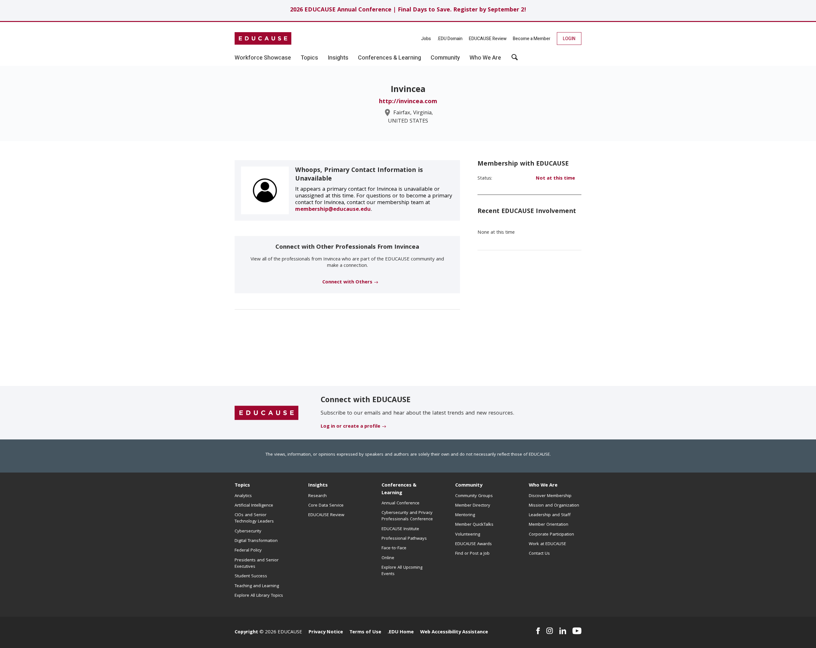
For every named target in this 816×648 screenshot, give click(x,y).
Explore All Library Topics (259, 595)
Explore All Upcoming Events (402, 571)
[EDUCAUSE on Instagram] (549, 630)
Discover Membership (550, 496)
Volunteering (467, 534)
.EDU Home (401, 632)
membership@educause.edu (333, 209)
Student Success (251, 576)
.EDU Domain (450, 38)
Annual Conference (400, 503)
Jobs (426, 38)
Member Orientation (548, 524)
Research (317, 496)
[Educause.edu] (266, 413)
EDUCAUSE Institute (400, 529)
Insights (318, 485)
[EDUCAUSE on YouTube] (576, 630)
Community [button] (445, 58)
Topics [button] (309, 58)
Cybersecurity (248, 531)
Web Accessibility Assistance (454, 632)
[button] (515, 59)
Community (468, 485)
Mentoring (465, 515)
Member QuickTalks (474, 524)
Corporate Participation (551, 534)
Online (388, 558)
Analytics (243, 496)
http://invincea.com (408, 102)
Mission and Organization (554, 505)
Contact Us (539, 553)
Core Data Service (326, 505)
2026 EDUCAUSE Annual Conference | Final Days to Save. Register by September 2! (408, 10)
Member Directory (472, 505)
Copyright (246, 632)
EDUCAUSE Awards (473, 544)
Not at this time (555, 178)
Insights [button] (338, 58)
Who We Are (543, 485)
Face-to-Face (394, 548)
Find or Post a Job (472, 553)
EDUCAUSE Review (487, 38)
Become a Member (531, 38)
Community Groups (474, 496)
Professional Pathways (404, 538)
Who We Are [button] (485, 58)
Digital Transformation (256, 541)
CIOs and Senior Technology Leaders (254, 518)
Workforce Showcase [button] (263, 58)
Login (569, 38)
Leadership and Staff (550, 515)
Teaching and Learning (257, 586)
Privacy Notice (326, 632)
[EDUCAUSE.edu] (263, 38)
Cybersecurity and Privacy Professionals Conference (407, 516)
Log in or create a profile (350, 427)
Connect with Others (347, 282)
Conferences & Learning (399, 489)
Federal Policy (248, 550)
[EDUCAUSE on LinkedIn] (562, 630)
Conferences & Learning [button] (389, 58)
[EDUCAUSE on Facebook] (538, 630)
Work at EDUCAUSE (547, 544)
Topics (242, 485)
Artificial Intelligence (254, 505)
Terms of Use (365, 632)
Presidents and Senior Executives (257, 563)
